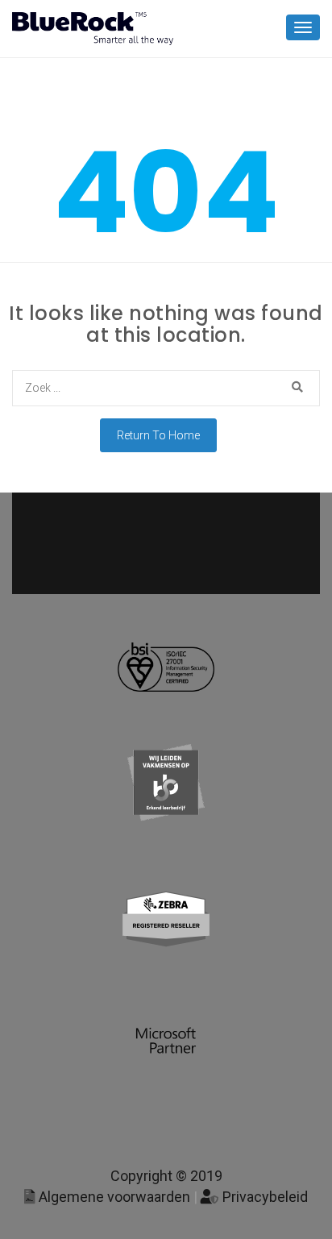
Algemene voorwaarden (112, 1196)
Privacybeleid (263, 1196)
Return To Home (158, 435)
